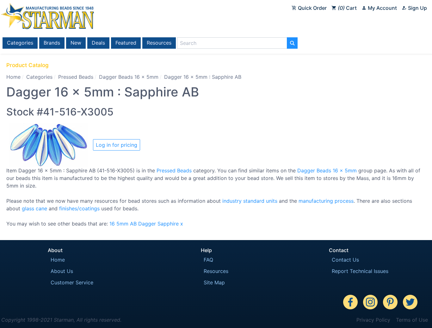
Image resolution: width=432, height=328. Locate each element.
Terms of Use (412, 320)
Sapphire (168, 223)
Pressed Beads (75, 77)
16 (112, 223)
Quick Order (312, 8)
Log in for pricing (116, 145)
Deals (98, 43)
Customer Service (72, 282)
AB (133, 223)
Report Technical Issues (360, 271)
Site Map (214, 282)
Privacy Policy (373, 320)
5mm (122, 223)
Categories (20, 43)
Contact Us (345, 260)
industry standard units (249, 201)
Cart (348, 8)
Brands (52, 43)
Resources (159, 43)
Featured (125, 43)
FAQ (208, 260)
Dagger (147, 223)
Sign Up (417, 8)
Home (13, 77)
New (76, 43)
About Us (62, 271)
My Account (382, 8)
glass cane (34, 208)
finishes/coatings (79, 208)
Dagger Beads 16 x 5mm (128, 77)
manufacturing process (326, 201)
